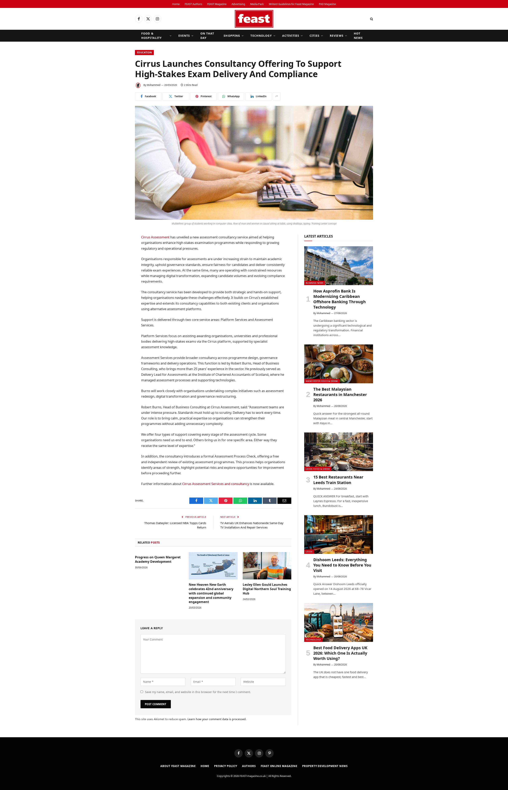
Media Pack (257, 4)
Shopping (232, 35)
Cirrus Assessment (155, 237)
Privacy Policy (225, 766)
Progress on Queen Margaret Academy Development (158, 559)
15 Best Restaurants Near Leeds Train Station (338, 479)
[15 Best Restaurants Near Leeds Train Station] (338, 451)
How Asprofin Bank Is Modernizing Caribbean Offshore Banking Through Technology (339, 299)
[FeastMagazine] (254, 19)
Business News (314, 282)
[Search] (371, 18)
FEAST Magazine (216, 4)
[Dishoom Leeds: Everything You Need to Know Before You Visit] (338, 534)
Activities (290, 35)
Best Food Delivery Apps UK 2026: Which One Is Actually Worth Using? (340, 653)
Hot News (358, 36)
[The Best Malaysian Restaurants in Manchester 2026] (338, 363)
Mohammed (153, 85)
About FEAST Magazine (178, 766)
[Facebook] (121, 248)
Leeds (309, 551)
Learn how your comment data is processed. (217, 719)
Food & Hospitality (151, 36)
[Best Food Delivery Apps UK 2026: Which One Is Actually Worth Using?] (338, 622)
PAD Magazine (327, 4)
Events (184, 35)
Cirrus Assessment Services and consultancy (215, 483)
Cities (314, 35)
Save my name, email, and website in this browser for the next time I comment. (198, 692)
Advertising (238, 4)
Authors (249, 766)
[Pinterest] (121, 288)
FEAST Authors (193, 4)
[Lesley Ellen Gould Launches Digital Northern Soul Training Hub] (267, 565)
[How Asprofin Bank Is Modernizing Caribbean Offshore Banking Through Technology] (338, 265)
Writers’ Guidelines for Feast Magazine (291, 4)
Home (176, 4)
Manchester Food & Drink (322, 381)
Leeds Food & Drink (318, 468)
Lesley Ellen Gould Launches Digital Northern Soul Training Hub (267, 589)
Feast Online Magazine (279, 766)
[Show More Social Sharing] (276, 96)
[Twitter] (121, 258)
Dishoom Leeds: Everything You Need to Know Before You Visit (342, 565)
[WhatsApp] (121, 278)
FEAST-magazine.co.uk (253, 776)
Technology (261, 35)
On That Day (207, 36)
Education (144, 52)
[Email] (121, 298)
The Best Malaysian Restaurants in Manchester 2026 (340, 394)
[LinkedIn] (121, 268)
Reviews (336, 35)
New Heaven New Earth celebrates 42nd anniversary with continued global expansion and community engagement (211, 593)
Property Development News (325, 766)
